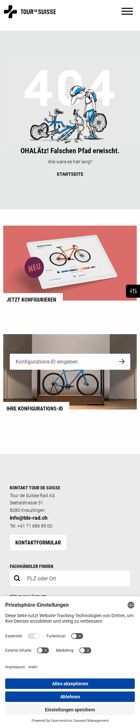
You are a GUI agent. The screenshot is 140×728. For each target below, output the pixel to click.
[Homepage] (30, 15)
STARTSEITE (70, 174)
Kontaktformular (38, 543)
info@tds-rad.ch (29, 518)
